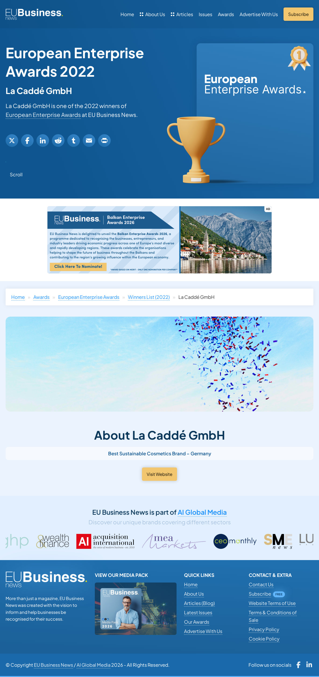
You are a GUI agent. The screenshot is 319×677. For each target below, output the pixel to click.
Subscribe (260, 594)
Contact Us (261, 584)
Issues (205, 14)
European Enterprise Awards (43, 114)
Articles (184, 14)
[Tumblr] (73, 140)
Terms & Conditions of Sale (273, 616)
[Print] (104, 140)
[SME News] (226, 541)
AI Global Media (202, 512)
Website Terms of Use (272, 603)
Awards (226, 14)
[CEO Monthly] (182, 541)
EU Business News (53, 665)
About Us (155, 14)
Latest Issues (198, 612)
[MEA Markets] (121, 541)
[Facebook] (27, 140)
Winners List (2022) (149, 297)
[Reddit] (58, 140)
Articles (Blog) (199, 603)
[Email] (89, 140)
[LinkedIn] (42, 140)
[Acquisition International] (53, 541)
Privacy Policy (264, 629)
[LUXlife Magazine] (271, 541)
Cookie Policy (264, 638)
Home (127, 14)
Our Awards (196, 622)
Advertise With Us (259, 14)
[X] (12, 140)
